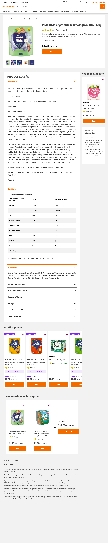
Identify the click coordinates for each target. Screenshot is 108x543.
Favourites (18, 11)
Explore (5, 2)
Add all (69, 431)
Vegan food (35, 19)
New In (83, 11)
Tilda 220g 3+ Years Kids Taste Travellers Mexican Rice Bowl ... (36, 362)
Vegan (26, 19)
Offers (35, 11)
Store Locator (24, 2)
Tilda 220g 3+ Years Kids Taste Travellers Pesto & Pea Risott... (79, 362)
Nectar (27, 11)
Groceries (6, 11)
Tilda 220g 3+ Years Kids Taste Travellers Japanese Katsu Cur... (14, 362)
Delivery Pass (53, 11)
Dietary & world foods (13, 19)
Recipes (43, 11)
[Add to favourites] (23, 334)
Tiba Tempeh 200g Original (58, 360)
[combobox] (58, 6)
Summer (75, 11)
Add (51, 51)
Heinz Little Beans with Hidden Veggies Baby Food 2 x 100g (41, 433)
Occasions (65, 11)
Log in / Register (99, 2)
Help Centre (14, 2)
